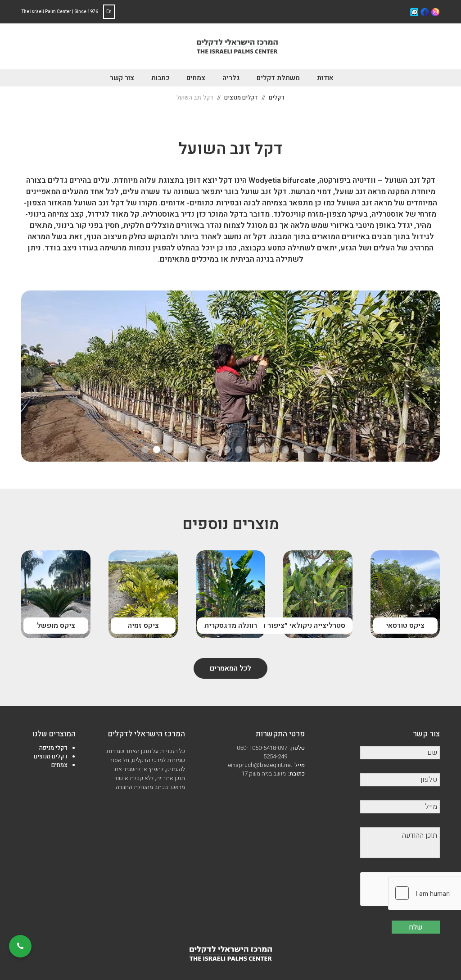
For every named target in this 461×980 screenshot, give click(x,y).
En (109, 12)
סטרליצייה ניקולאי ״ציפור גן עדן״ (294, 625)
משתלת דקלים (278, 78)
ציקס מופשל (56, 625)
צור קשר (122, 78)
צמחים (195, 78)
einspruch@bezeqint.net (266, 765)
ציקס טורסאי (405, 625)
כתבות (160, 78)
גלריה (231, 78)
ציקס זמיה (143, 625)
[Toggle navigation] (187, 48)
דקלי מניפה (53, 748)
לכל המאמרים (230, 668)
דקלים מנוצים (241, 97)
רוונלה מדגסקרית (230, 625)
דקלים (277, 97)
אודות (325, 78)
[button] (145, 449)
